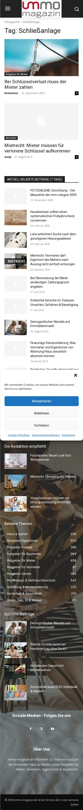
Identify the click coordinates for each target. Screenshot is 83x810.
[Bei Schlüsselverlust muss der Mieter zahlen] (41, 57)
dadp (7, 156)
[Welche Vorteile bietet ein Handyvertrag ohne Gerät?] (15, 650)
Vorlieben (41, 425)
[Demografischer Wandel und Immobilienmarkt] (15, 327)
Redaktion (11, 93)
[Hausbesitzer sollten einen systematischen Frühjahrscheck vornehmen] (15, 217)
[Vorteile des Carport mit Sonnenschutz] (15, 671)
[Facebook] (30, 728)
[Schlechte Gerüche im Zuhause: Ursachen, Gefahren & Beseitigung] (15, 306)
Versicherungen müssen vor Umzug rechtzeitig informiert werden (50, 502)
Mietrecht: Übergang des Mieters (53, 476)
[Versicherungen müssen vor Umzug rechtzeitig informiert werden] (15, 503)
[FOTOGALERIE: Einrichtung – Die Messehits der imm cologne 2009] (15, 196)
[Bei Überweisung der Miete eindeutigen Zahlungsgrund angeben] (15, 283)
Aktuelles (11, 137)
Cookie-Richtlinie (19, 434)
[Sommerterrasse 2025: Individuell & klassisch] (15, 692)
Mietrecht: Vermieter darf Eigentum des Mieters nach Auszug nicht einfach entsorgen (52, 260)
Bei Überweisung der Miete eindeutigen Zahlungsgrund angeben (49, 282)
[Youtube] (52, 728)
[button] (76, 375)
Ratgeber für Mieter (17, 74)
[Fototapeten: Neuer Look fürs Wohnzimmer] (15, 461)
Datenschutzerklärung (46, 434)
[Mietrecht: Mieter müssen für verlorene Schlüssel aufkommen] (41, 121)
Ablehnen (41, 413)
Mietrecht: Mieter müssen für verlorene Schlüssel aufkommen (37, 148)
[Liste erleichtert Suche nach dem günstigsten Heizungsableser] (15, 240)
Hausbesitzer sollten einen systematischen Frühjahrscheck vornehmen (52, 216)
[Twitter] (41, 728)
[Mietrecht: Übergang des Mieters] (15, 482)
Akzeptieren (41, 401)
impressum (68, 434)
